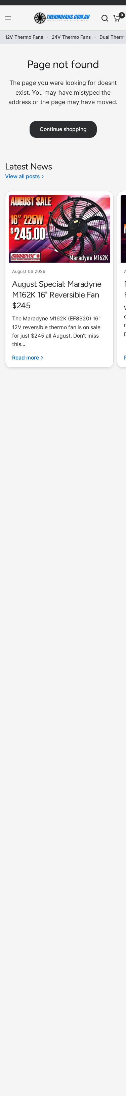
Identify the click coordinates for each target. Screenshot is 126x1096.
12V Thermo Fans (24, 37)
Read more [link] (25, 358)
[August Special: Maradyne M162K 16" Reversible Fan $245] (59, 229)
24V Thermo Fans (71, 37)
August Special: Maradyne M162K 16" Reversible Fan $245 (56, 294)
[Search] (105, 18)
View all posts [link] (22, 176)
